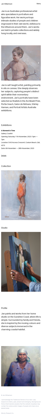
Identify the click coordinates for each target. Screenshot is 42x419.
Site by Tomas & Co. (7, 413)
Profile (4, 308)
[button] (3, 63)
